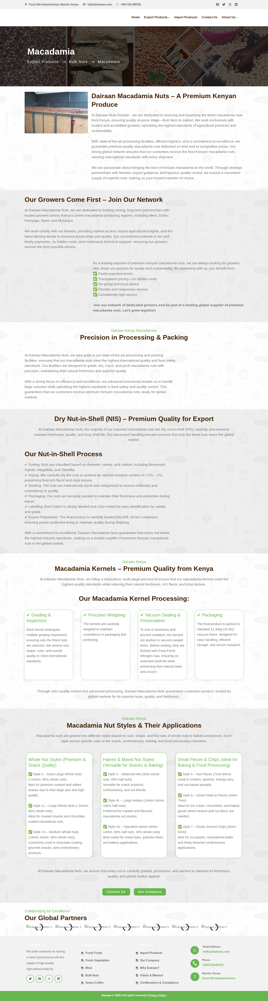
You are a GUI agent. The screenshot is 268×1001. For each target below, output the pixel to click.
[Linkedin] (236, 4)
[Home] (44, 17)
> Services (145, 945)
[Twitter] (223, 4)
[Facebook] (217, 4)
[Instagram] (230, 4)
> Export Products (97, 945)
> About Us (36, 945)
